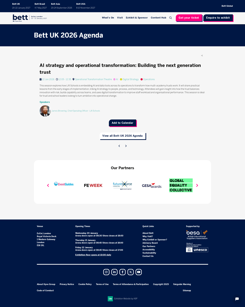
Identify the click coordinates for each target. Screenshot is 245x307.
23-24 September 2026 (61, 8)
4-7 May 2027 (41, 8)
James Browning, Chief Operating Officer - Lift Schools (76, 111)
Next (197, 185)
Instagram (106, 272)
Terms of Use (102, 284)
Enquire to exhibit (218, 17)
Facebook (122, 272)
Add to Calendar (122, 122)
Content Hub (158, 17)
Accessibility (148, 249)
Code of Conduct (45, 290)
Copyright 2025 (161, 284)
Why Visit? (147, 236)
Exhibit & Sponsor (137, 17)
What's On (108, 17)
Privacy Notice (67, 284)
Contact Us (147, 256)
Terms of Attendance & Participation (131, 284)
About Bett (147, 233)
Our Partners (148, 246)
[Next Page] (126, 146)
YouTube (138, 272)
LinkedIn (114, 272)
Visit (120, 17)
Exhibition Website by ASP (125, 298)
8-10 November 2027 (85, 8)
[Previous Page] (119, 146)
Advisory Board (150, 243)
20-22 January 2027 (21, 8)
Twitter (130, 272)
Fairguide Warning (182, 284)
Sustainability (149, 253)
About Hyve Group (46, 284)
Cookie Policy (85, 284)
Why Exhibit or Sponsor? (154, 240)
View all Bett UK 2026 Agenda (122, 135)
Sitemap (187, 290)
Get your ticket (189, 17)
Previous (48, 185)
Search (171, 17)
